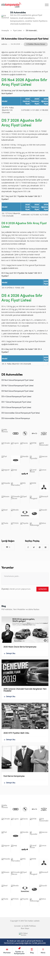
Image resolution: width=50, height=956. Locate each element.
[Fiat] (6, 460)
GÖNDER (42, 589)
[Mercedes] (15, 486)
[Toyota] (24, 526)
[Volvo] (43, 526)
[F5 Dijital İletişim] (25, 934)
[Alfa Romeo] (6, 433)
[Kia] (24, 473)
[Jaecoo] (43, 460)
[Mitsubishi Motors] (43, 486)
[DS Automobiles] (43, 446)
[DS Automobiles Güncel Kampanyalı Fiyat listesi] (28, 547)
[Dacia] (24, 446)
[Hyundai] (34, 460)
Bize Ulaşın (25, 928)
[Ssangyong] (24, 513)
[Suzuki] (43, 513)
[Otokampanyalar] (11, 5)
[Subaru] (34, 513)
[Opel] (24, 500)
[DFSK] (34, 446)
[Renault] (43, 500)
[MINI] (34, 486)
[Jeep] (15, 473)
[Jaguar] (6, 473)
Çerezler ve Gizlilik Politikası (25, 926)
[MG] (24, 486)
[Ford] (15, 460)
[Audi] (15, 433)
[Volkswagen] (34, 526)
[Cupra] (15, 446)
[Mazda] (6, 486)
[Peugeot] (34, 500)
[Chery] (43, 433)
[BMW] (24, 433)
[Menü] (47, 5)
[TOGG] (15, 526)
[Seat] (6, 513)
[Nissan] (6, 500)
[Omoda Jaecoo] (15, 500)
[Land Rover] (34, 473)
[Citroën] (6, 446)
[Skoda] (15, 513)
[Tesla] (6, 526)
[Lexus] (43, 473)
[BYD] (34, 433)
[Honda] (24, 460)
